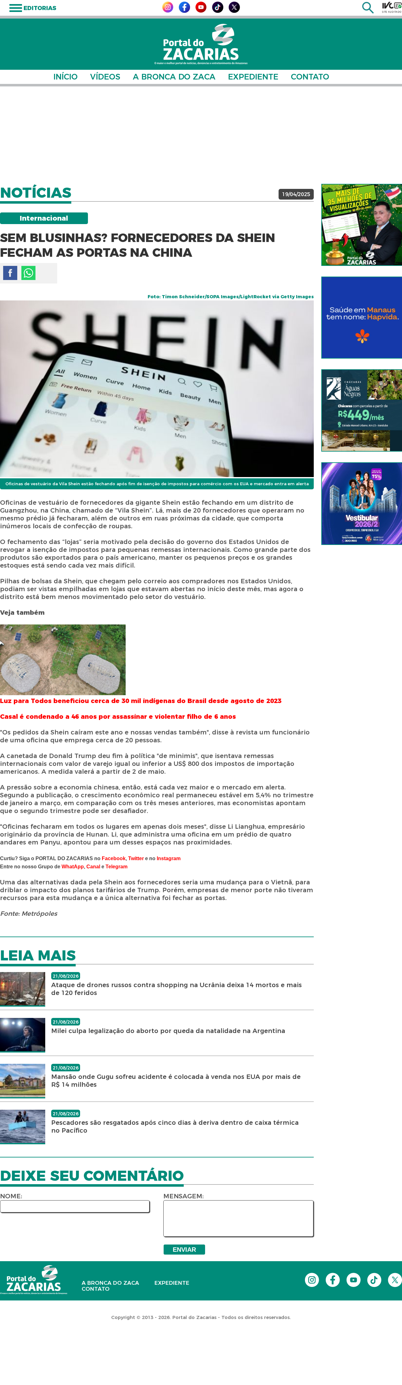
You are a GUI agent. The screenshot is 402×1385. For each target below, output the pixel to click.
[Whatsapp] (28, 273)
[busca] (368, 12)
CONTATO (310, 76)
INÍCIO (65, 76)
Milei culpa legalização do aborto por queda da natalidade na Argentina (168, 1031)
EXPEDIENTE (253, 76)
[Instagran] (167, 11)
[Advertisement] (201, 135)
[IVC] (392, 7)
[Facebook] (184, 11)
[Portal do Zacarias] (201, 44)
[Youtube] (201, 11)
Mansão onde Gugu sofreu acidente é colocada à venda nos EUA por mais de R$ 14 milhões (176, 1080)
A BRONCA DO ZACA (174, 76)
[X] (234, 11)
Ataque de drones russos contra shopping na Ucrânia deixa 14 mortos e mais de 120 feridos (176, 989)
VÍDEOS (105, 76)
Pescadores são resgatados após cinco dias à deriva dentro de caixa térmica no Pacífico (175, 1126)
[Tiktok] (217, 11)
